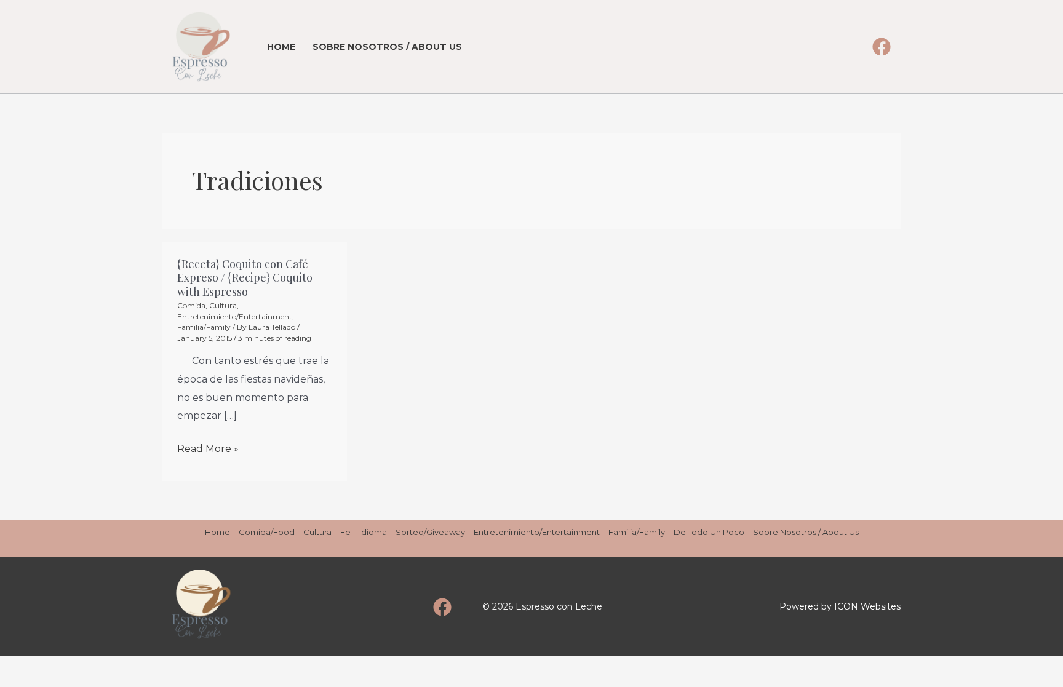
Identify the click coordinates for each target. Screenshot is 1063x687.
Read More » (208, 447)
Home (281, 46)
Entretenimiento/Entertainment (234, 316)
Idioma (373, 532)
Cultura (223, 305)
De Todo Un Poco (709, 532)
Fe (345, 532)
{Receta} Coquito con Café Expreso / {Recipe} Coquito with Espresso (245, 277)
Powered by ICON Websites (840, 606)
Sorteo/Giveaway (430, 532)
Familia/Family (204, 327)
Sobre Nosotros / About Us (387, 46)
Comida (191, 305)
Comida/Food (267, 532)
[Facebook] (881, 47)
